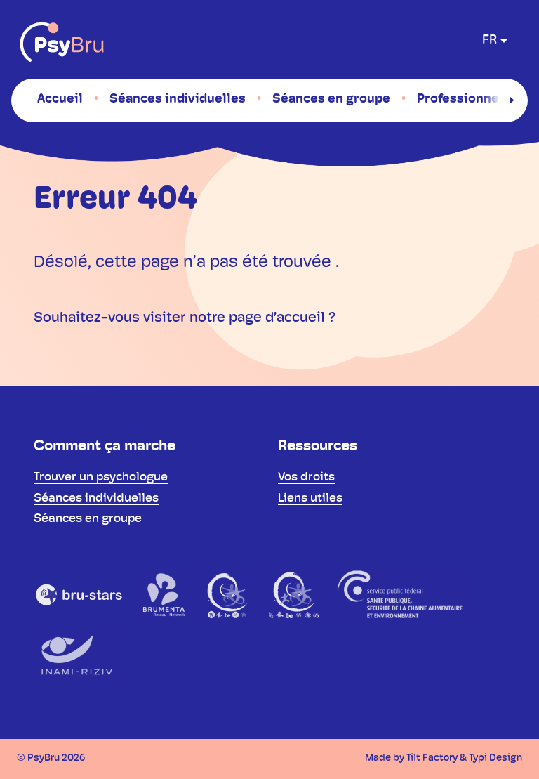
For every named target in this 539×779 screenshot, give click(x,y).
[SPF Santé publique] (399, 594)
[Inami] (74, 656)
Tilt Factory (432, 758)
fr (489, 40)
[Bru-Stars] (79, 594)
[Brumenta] (165, 594)
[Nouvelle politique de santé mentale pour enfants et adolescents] (293, 594)
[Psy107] (228, 594)
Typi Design (495, 758)
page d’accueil (277, 318)
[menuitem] (60, 99)
